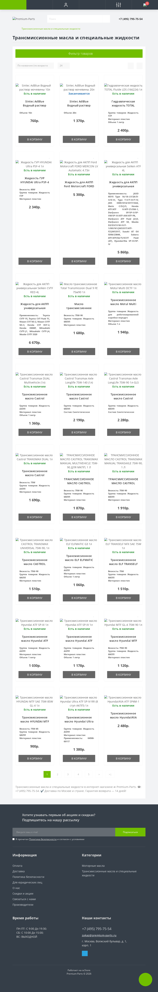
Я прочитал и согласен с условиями (50, 839)
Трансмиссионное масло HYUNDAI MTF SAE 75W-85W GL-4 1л (35, 721)
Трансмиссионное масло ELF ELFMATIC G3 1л (79, 560)
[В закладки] (49, 80)
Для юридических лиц (27, 882)
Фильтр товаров (80, 53)
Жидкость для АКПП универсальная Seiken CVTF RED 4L (34, 308)
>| (110, 774)
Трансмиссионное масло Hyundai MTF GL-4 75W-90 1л (123, 640)
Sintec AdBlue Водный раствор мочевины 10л (34, 105)
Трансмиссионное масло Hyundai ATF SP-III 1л (34, 640)
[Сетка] (140, 66)
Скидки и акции (23, 893)
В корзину (34, 139)
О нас (16, 888)
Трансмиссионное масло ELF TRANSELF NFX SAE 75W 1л (123, 564)
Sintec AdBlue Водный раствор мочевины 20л (79, 105)
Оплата (17, 865)
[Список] (131, 66)
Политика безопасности (43, 839)
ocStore (86, 970)
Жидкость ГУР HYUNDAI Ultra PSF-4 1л (34, 182)
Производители (23, 904)
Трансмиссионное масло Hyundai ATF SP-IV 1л (79, 640)
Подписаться (130, 832)
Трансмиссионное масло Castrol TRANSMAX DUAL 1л (35, 475)
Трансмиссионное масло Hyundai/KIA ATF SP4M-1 (123, 717)
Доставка (19, 871)
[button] (66, 5)
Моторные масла (93, 865)
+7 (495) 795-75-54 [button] (96, 929)
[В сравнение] (49, 85)
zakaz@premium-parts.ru (99, 935)
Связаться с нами (24, 899)
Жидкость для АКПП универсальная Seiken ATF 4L (123, 186)
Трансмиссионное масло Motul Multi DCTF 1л (123, 304)
